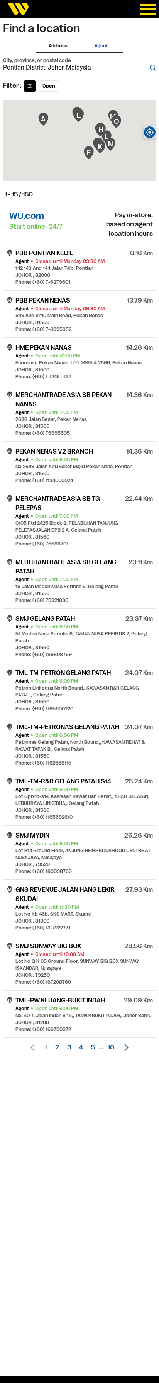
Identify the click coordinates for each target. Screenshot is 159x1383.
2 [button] (57, 1047)
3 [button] (69, 1047)
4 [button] (81, 1047)
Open (48, 86)
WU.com (26, 216)
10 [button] (111, 1047)
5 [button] (93, 1047)
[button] (124, 1047)
